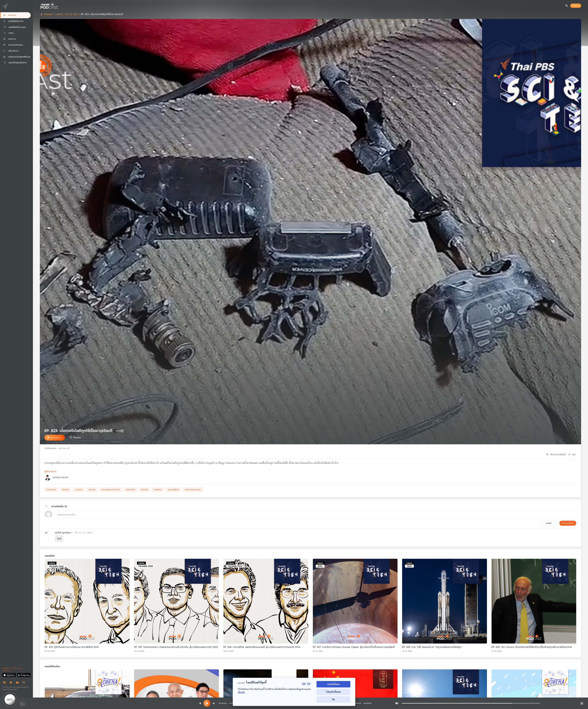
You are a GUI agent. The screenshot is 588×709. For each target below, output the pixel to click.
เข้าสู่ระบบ (575, 5)
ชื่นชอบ (77, 437)
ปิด (333, 699)
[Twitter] (12, 683)
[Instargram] (24, 683)
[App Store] (9, 675)
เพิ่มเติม (241, 692)
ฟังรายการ (56, 437)
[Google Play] (24, 675)
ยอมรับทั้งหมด (333, 684)
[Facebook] (5, 683)
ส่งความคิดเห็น (568, 523)
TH (308, 683)
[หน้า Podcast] (59, 5)
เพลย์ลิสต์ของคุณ (17, 27)
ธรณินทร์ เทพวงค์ (60, 477)
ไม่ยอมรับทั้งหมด (333, 691)
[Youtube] (18, 683)
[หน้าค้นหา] (566, 5)
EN (303, 683)
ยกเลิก (549, 523)
